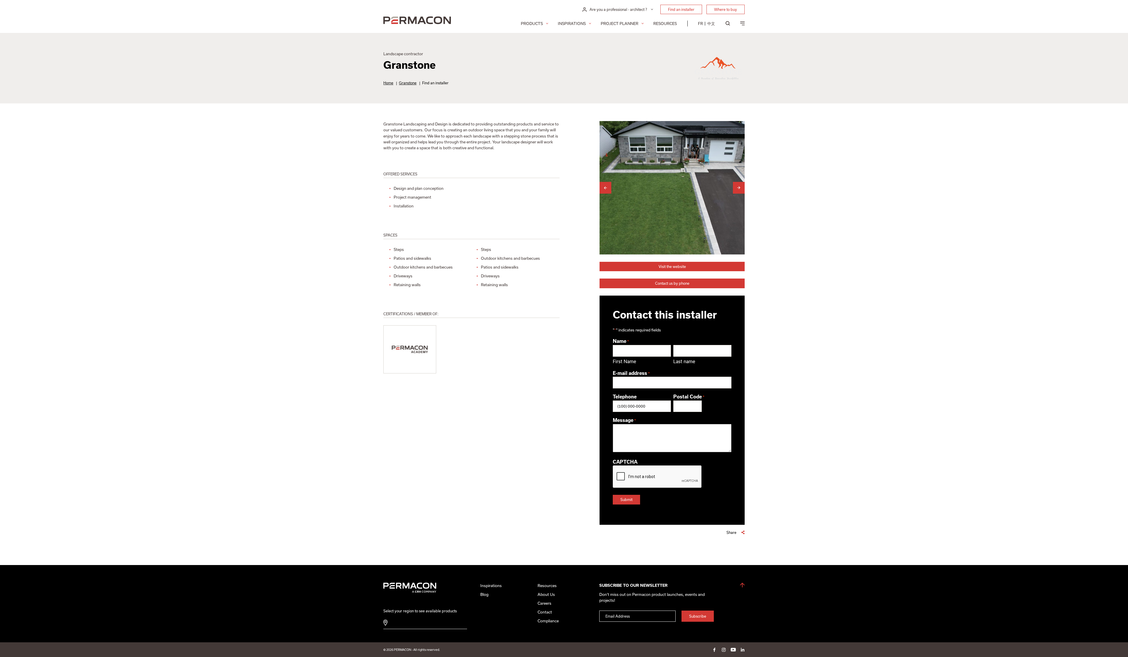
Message (624, 420)
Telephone (625, 396)
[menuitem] (700, 23)
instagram (724, 650)
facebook (714, 650)
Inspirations (572, 23)
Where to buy (725, 9)
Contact (545, 612)
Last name (684, 361)
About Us (546, 594)
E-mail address (631, 373)
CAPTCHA (625, 462)
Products (532, 23)
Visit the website (672, 266)
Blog (484, 594)
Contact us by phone (672, 283)
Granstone (408, 83)
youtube (733, 650)
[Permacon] (417, 21)
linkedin (743, 650)
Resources (665, 23)
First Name (624, 361)
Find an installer (681, 9)
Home (388, 83)
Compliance (548, 621)
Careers (544, 603)
